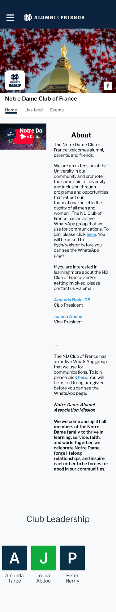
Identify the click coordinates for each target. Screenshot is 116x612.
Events (57, 109)
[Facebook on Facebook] (108, 86)
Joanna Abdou (68, 316)
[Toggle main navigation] (10, 17)
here (82, 377)
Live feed (33, 109)
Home (11, 109)
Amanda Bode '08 (72, 299)
